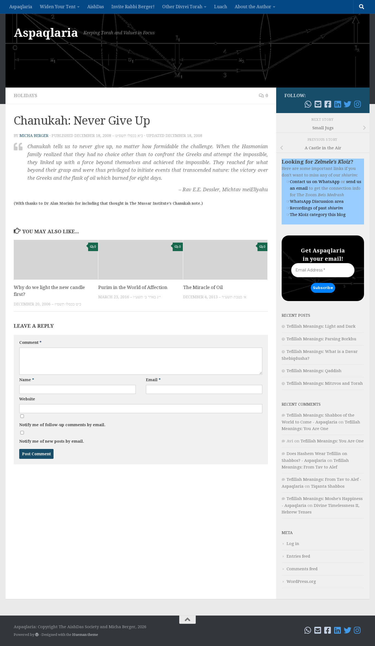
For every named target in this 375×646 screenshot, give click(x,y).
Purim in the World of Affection (132, 287)
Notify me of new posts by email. (51, 441)
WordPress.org (301, 581)
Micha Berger (33, 135)
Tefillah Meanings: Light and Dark (321, 326)
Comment (30, 342)
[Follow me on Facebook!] (328, 104)
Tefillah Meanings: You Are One (332, 441)
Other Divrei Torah (182, 6)
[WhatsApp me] (308, 104)
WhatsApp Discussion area (317, 201)
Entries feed (298, 556)
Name (26, 380)
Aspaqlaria (20, 6)
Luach (220, 6)
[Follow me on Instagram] (357, 104)
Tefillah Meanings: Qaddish (314, 370)
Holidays (25, 95)
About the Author (253, 6)
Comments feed (302, 568)
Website (27, 399)
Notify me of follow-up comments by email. (62, 425)
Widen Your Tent (57, 6)
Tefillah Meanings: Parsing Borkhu (321, 338)
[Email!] (318, 104)
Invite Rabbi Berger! (133, 6)
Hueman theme (85, 635)
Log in (293, 543)
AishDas (95, 6)
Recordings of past (316, 208)
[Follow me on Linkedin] (338, 104)
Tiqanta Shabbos (328, 486)
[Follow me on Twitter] (347, 104)
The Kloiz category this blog (318, 214)
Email (153, 380)
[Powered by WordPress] (37, 634)
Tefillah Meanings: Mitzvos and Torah (325, 383)
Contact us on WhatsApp (315, 181)
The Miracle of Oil (203, 287)
